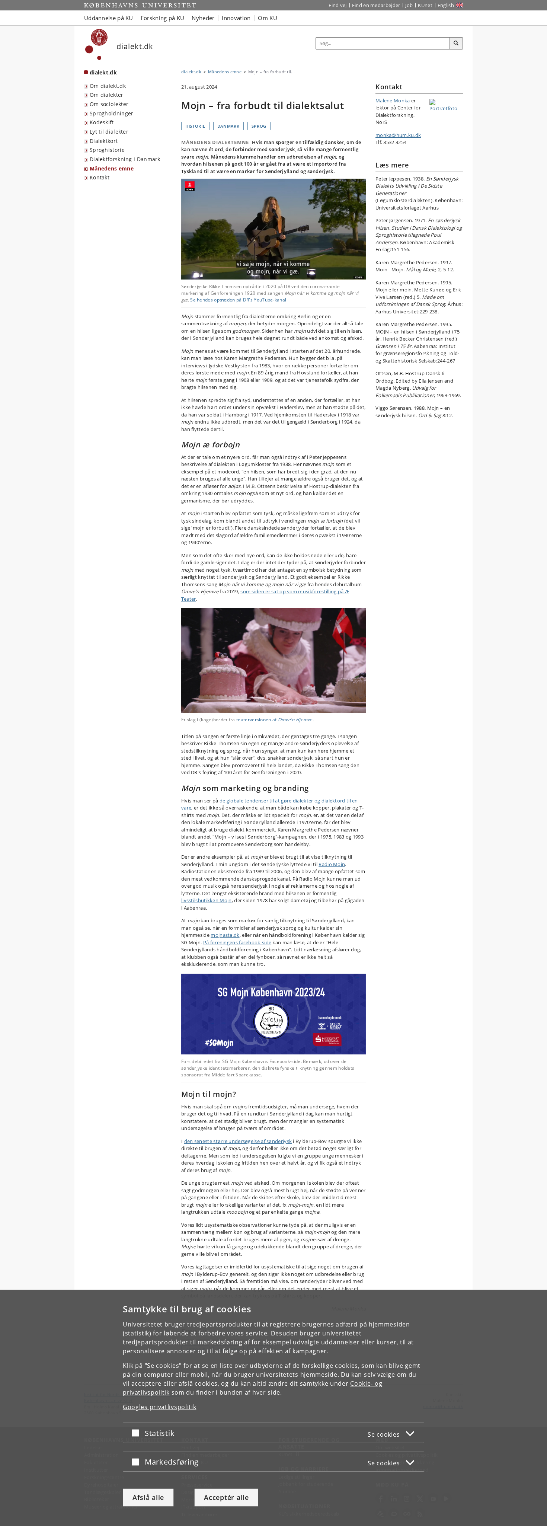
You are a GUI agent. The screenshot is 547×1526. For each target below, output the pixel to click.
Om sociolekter (109, 104)
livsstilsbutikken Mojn (206, 900)
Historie (195, 126)
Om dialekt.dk (108, 85)
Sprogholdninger (112, 113)
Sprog (259, 126)
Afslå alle (148, 1497)
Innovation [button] (236, 18)
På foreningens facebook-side (237, 942)
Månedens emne (112, 168)
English (446, 5)
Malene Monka (392, 100)
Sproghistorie (107, 149)
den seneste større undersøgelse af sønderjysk (238, 1141)
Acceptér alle (226, 1497)
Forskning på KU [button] (163, 18)
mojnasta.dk (225, 935)
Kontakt (99, 177)
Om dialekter (107, 94)
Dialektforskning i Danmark (125, 159)
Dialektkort (104, 140)
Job (409, 5)
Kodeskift (102, 122)
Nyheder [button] (203, 18)
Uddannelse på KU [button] (108, 18)
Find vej (337, 5)
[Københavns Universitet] (96, 44)
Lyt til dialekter (109, 131)
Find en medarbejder (376, 5)
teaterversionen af (257, 719)
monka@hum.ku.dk (398, 135)
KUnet (425, 5)
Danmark (228, 126)
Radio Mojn (332, 864)
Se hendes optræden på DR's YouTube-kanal (238, 300)
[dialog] (273, 1408)
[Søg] (456, 43)
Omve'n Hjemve (295, 719)
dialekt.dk (103, 72)
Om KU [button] (267, 18)
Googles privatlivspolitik (159, 1407)
